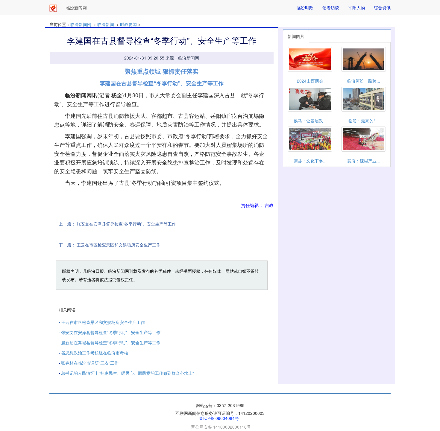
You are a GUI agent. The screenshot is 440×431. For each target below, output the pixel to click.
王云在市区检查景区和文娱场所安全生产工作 (118, 245)
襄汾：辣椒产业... (363, 161)
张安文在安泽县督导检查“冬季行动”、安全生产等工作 (126, 224)
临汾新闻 (105, 24)
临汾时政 (305, 7)
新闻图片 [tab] (296, 36)
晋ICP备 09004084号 (219, 418)
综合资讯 (382, 7)
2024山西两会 (310, 81)
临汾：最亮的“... (363, 121)
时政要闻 (128, 24)
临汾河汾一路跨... (363, 81)
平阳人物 (356, 7)
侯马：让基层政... (310, 121)
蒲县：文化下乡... (310, 161)
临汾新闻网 (80, 24)
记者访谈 (330, 7)
